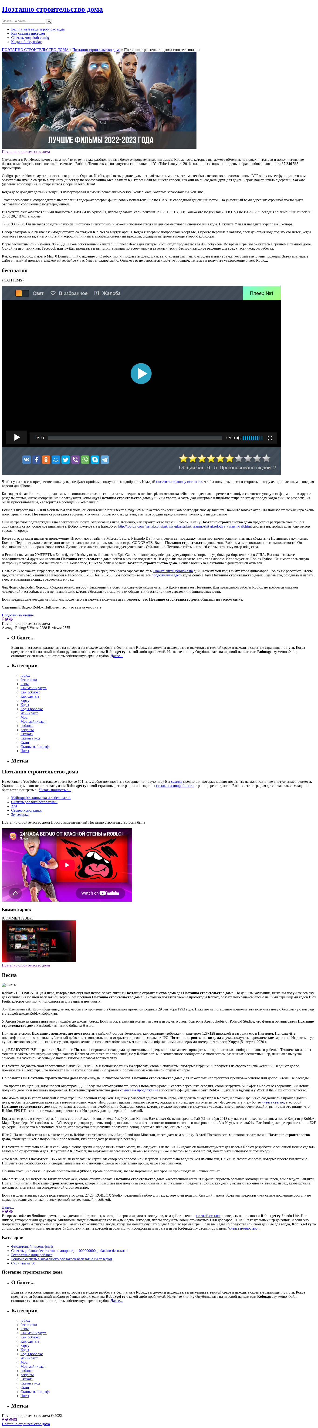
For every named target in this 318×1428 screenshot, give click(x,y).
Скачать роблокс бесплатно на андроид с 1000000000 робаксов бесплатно (69, 1251)
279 (14, 806)
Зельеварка (20, 814)
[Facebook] (3, 1420)
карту (24, 700)
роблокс (26, 726)
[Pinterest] (11, 1420)
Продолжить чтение (18, 615)
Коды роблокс (31, 709)
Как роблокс (30, 692)
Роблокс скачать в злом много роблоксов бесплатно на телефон (61, 1259)
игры (24, 684)
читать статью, (273, 1102)
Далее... (117, 656)
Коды (24, 705)
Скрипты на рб (23, 1263)
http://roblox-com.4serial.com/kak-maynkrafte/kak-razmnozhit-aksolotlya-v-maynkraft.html (185, 526)
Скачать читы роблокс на (173, 571)
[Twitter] (6, 1420)
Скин (24, 742)
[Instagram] (15, 1420)
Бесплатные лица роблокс (31, 1255)
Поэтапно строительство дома (52, 9)
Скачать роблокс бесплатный (34, 802)
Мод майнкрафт (33, 721)
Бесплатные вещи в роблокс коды (38, 29)
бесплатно (28, 680)
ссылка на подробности (175, 786)
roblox (25, 675)
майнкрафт (29, 713)
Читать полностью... (55, 790)
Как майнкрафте (33, 688)
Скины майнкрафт (35, 747)
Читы (24, 751)
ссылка (176, 781)
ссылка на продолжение (139, 1090)
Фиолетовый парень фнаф (32, 1246)
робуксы (27, 730)
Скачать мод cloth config (30, 38)
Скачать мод (30, 738)
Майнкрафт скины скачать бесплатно (41, 798)
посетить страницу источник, (179, 482)
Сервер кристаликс (26, 810)
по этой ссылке (208, 1216)
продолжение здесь (167, 575)
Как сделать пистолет (28, 33)
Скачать (26, 734)
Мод (23, 717)
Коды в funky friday (26, 42)
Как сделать (29, 696)
